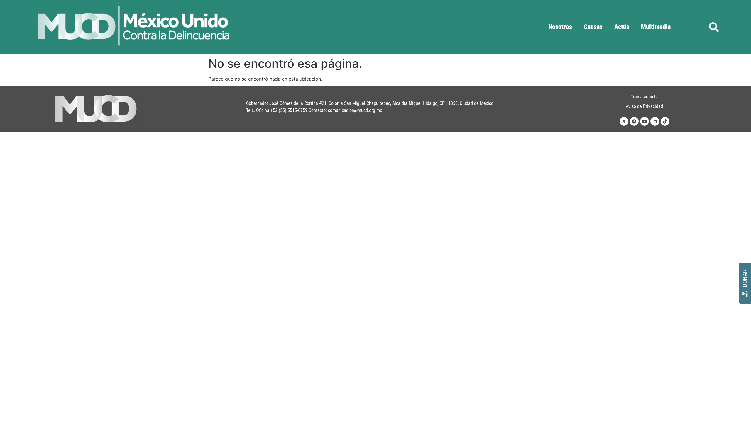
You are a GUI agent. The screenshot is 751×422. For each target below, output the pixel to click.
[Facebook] (634, 121)
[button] (714, 27)
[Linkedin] (654, 121)
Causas (593, 26)
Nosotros (560, 26)
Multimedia (656, 26)
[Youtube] (644, 121)
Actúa (621, 26)
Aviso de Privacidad (644, 106)
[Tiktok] (665, 121)
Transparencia (644, 97)
